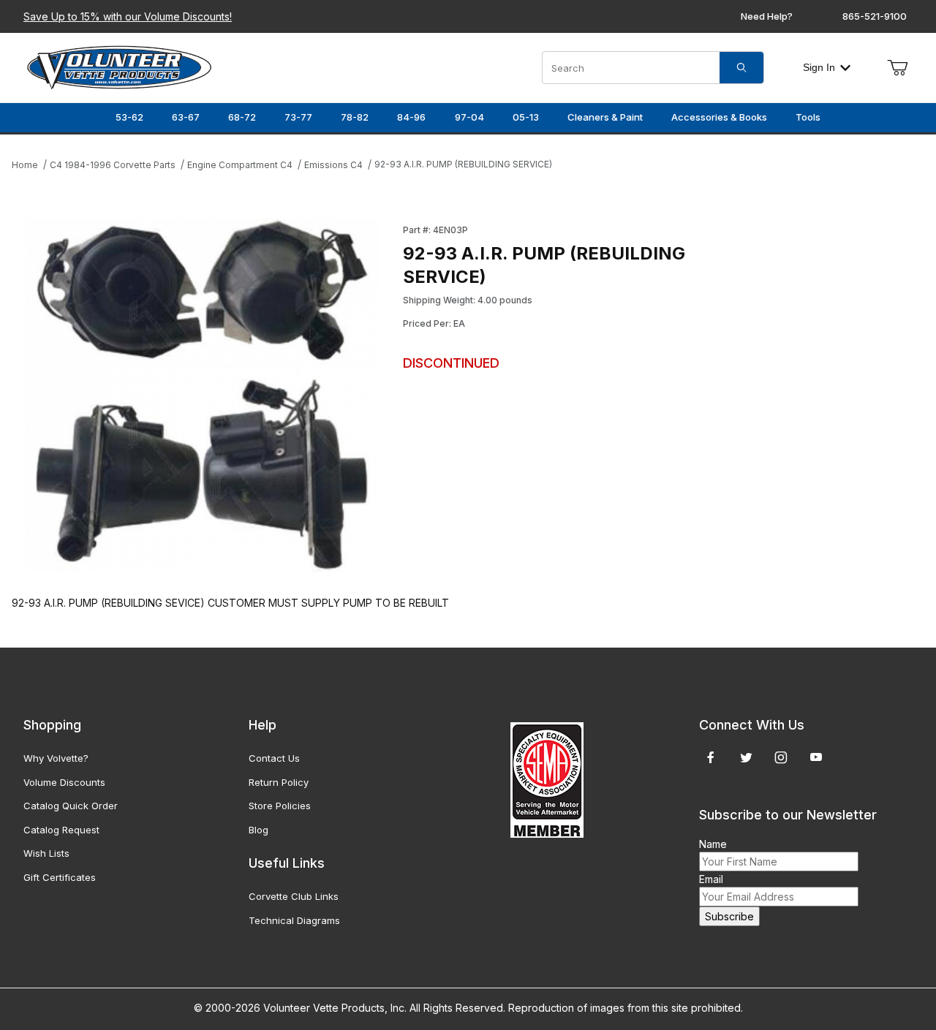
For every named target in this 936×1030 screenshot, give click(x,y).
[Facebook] (710, 757)
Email (711, 879)
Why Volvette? (55, 758)
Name (713, 844)
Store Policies (280, 805)
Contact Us (274, 758)
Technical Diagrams (294, 920)
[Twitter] (746, 757)
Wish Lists (46, 853)
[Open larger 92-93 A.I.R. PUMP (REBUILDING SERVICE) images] (203, 395)
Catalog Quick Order (70, 805)
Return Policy (279, 782)
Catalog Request (61, 830)
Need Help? (767, 16)
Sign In (819, 67)
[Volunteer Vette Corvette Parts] (119, 66)
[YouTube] (816, 757)
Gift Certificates (59, 877)
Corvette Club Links (294, 896)
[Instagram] (781, 757)
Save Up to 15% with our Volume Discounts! (127, 16)
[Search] (741, 67)
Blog (258, 830)
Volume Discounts (64, 782)
